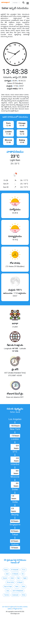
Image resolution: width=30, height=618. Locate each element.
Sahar (23, 586)
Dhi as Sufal (10, 582)
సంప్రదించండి (12, 606)
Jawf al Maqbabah (17, 591)
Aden (7, 574)
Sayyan (5, 578)
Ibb (23, 574)
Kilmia (23, 595)
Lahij (7, 591)
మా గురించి (5, 606)
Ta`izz (23, 569)
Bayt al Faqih (8, 586)
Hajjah (24, 578)
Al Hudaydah (14, 569)
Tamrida (6, 595)
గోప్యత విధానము (17, 608)
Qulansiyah (15, 595)
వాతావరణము (15, 151)
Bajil (18, 578)
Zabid (12, 578)
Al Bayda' (19, 582)
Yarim (16, 586)
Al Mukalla (15, 574)
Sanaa (6, 569)
